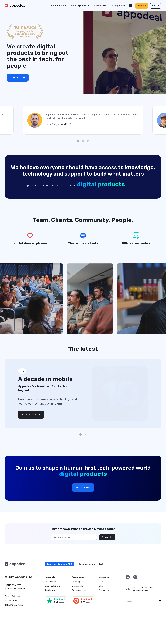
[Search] (160, 602)
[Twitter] (135, 577)
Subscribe (107, 537)
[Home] (15, 6)
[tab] (78, 141)
